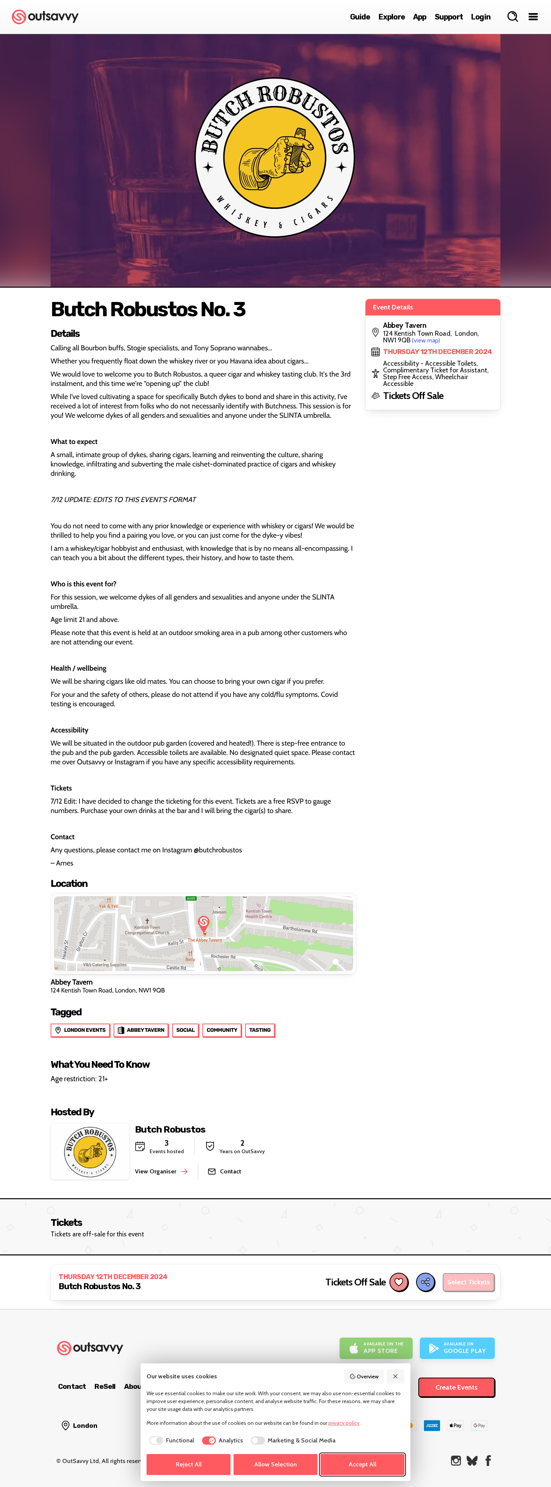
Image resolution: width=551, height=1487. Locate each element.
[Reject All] (396, 1376)
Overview (368, 1376)
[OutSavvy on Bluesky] (472, 1460)
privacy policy (343, 1423)
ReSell (104, 1386)
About (134, 1386)
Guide (360, 16)
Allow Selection (275, 1464)
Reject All (189, 1464)
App (420, 16)
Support (449, 16)
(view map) (426, 340)
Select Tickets (468, 1282)
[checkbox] (170, 1440)
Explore (392, 16)
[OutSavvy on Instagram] (456, 1460)
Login (481, 16)
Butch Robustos (170, 1129)
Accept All (362, 1464)
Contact (72, 1386)
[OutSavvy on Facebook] (488, 1460)
